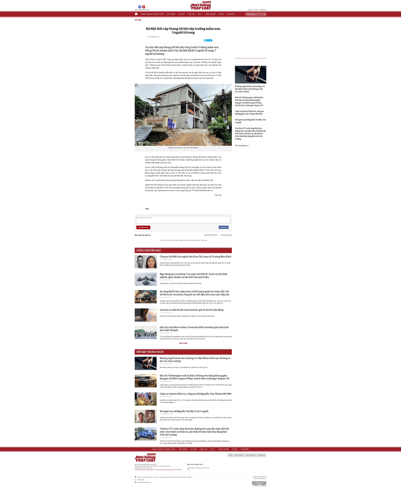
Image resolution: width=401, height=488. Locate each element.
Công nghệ (210, 14)
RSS (230, 455)
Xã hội (181, 14)
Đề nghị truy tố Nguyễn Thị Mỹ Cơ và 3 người (184, 411)
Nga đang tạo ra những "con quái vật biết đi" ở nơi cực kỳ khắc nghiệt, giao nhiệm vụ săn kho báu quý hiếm (194, 276)
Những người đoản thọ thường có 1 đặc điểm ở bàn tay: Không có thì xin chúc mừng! (250, 89)
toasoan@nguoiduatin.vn (144, 482)
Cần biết (231, 14)
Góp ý (256, 9)
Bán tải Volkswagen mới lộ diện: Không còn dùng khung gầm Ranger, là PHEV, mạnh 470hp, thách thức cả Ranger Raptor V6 (194, 377)
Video (221, 14)
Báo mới (261, 455)
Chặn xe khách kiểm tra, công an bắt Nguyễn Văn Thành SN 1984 (195, 393)
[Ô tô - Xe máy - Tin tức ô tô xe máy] (242, 145)
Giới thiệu (239, 455)
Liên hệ (250, 9)
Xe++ (200, 14)
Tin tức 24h (250, 455)
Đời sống (171, 14)
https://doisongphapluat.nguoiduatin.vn (146, 464)
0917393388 (140, 480)
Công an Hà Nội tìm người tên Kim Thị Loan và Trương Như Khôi (195, 256)
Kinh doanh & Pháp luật (152, 14)
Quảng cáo (263, 9)
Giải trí (191, 14)
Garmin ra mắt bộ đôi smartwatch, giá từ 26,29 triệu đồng (191, 309)
